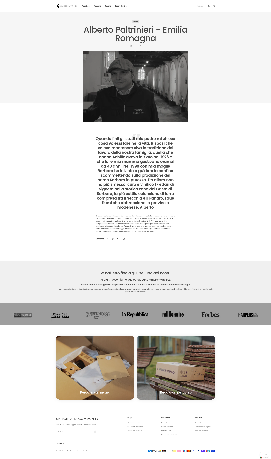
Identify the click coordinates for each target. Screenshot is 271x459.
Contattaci (199, 423)
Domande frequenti (169, 434)
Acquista (86, 6)
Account (97, 6)
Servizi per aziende (134, 430)
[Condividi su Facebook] (107, 239)
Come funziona (167, 427)
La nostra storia (167, 423)
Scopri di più (120, 6)
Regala (108, 6)
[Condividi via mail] (124, 239)
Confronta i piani (133, 423)
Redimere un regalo (203, 427)
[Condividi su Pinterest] (118, 239)
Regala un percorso (135, 427)
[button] (265, 458)
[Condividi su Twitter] (113, 239)
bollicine (135, 21)
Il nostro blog (166, 430)
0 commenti (137, 46)
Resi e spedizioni (201, 430)
